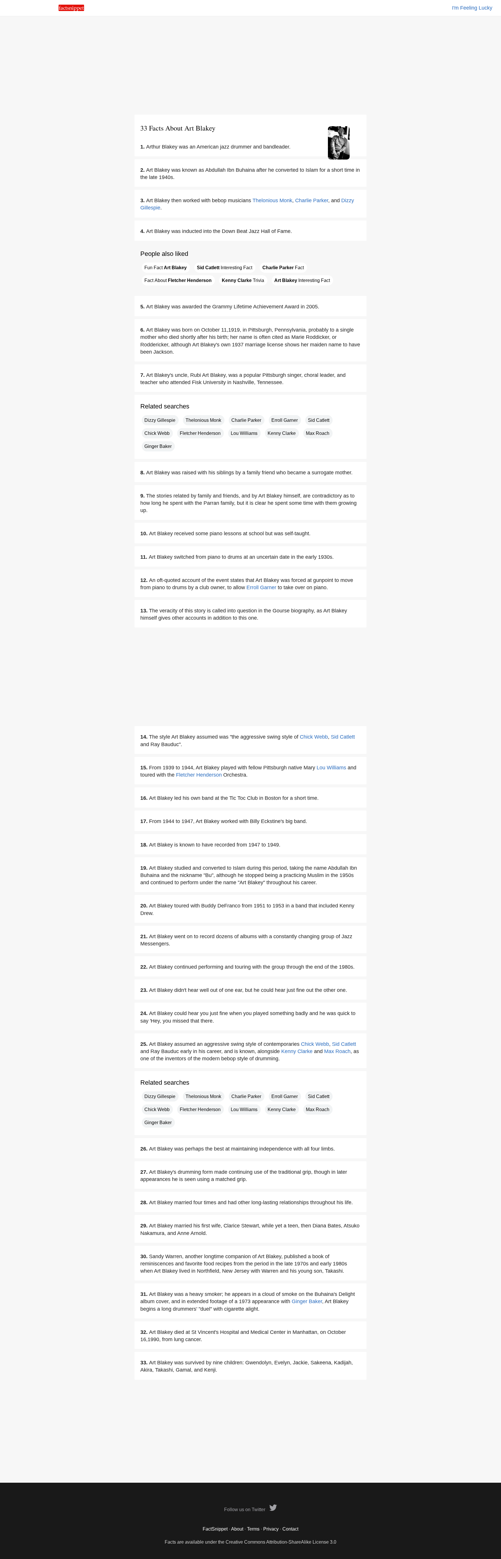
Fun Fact (165, 267)
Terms (253, 1529)
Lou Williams (244, 433)
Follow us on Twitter (245, 1509)
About (237, 1529)
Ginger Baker (158, 446)
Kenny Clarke (282, 433)
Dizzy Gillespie (159, 420)
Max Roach (317, 433)
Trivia (243, 280)
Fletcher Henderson (200, 433)
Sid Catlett (318, 420)
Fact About (178, 280)
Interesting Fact (224, 267)
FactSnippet (215, 1529)
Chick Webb (157, 433)
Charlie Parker (311, 200)
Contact (290, 1529)
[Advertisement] (250, 65)
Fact (283, 267)
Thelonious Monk (272, 200)
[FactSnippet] (71, 9)
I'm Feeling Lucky (472, 8)
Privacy (271, 1529)
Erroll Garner (284, 420)
